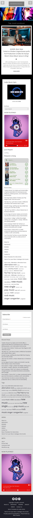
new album (7, 282)
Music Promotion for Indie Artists (12, 257)
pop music (9, 289)
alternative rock (10, 264)
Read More (16, 71)
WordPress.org (5, 447)
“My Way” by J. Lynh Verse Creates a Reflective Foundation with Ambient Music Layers (16, 202)
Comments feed (6, 445)
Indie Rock (20, 275)
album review (7, 262)
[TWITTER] (13, 499)
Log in (3, 441)
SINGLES (6, 249)
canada (21, 266)
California (17, 266)
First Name (5, 324)
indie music (7, 275)
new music (16, 281)
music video (22, 279)
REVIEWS (6, 247)
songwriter (22, 298)
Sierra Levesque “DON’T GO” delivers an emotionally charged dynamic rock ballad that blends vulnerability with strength (16, 225)
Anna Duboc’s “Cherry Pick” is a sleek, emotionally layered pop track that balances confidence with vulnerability (15, 231)
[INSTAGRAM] (19, 499)
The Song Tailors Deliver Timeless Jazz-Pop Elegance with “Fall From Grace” (15, 198)
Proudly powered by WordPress (12, 513)
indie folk (23, 273)
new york (18, 287)
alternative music (21, 262)
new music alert (7, 284)
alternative (14, 262)
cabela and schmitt (9, 266)
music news (7, 279)
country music (13, 269)
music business (22, 277)
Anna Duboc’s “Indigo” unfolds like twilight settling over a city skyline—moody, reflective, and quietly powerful (16, 219)
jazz (24, 275)
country (6, 268)
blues (18, 265)
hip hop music (16, 273)
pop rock (17, 290)
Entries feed (5, 443)
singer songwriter (12, 298)
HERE (19, 101)
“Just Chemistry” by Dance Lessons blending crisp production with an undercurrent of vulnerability (15, 236)
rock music (9, 295)
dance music (21, 268)
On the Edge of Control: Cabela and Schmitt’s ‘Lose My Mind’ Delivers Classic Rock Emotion (15, 214)
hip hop (7, 273)
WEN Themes (16, 515)
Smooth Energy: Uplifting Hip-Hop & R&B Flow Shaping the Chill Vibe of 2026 (16, 206)
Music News (19, 49)
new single (9, 286)
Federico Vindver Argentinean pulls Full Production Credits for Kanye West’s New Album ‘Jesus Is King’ (16, 53)
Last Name (5, 329)
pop (21, 287)
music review (13, 279)
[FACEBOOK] (16, 499)
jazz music (6, 277)
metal (17, 277)
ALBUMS (12, 49)
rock (12, 293)
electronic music (18, 270)
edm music (6, 270)
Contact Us (7, 254)
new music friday (15, 284)
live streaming (12, 277)
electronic (11, 270)
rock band (16, 293)
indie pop (14, 275)
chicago (25, 266)
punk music (22, 290)
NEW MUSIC (7, 244)
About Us (6, 242)
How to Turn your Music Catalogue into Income (16, 259)
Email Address (6, 319)
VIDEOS (6, 252)
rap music (6, 293)
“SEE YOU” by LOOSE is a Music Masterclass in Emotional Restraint (16, 210)
